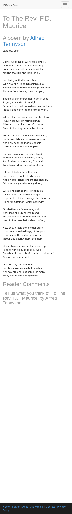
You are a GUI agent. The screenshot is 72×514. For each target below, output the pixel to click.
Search (16, 506)
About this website (33, 506)
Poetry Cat (10, 4)
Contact (50, 506)
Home (6, 506)
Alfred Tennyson (24, 41)
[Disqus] (36, 357)
